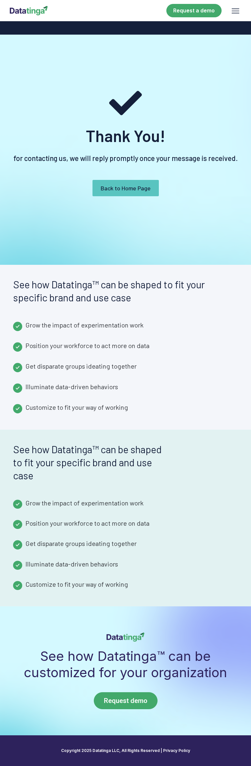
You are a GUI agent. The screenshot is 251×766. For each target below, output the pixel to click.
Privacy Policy (176, 750)
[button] (235, 11)
